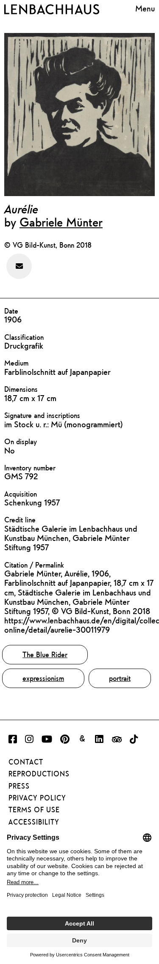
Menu (145, 8)
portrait (120, 678)
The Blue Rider (44, 654)
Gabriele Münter (61, 222)
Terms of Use (34, 810)
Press (19, 786)
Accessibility (33, 822)
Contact (25, 762)
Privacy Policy (37, 798)
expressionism (43, 678)
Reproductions (39, 774)
